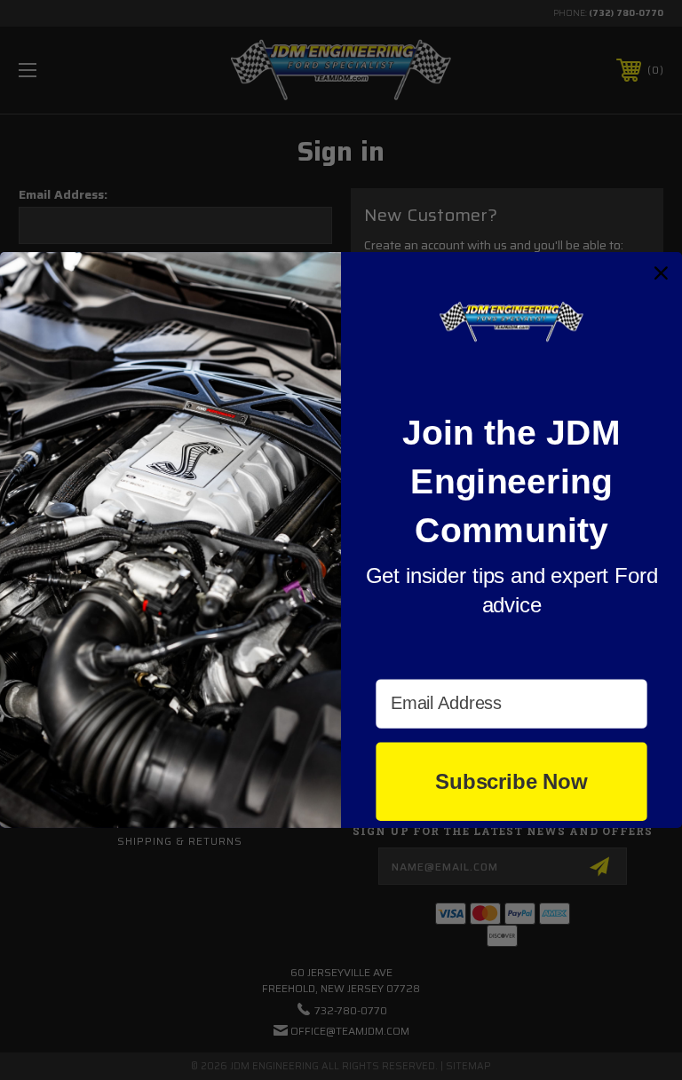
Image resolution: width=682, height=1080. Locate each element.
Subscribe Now (511, 781)
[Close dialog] (661, 273)
